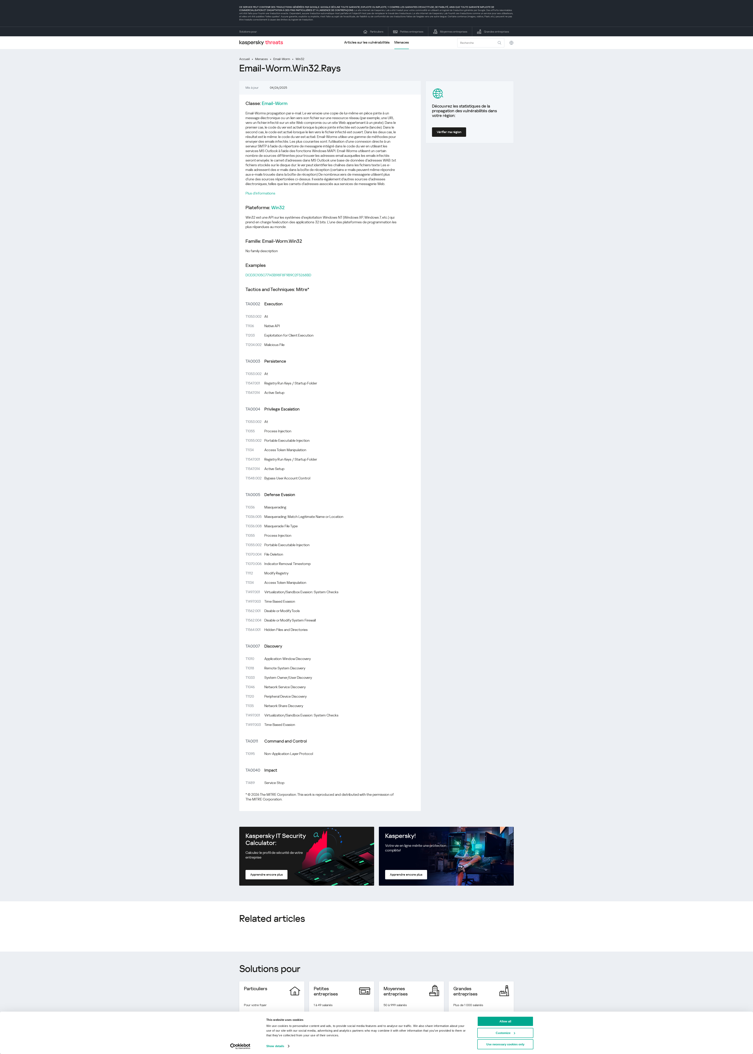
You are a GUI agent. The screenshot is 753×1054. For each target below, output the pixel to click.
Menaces (401, 42)
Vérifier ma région (449, 132)
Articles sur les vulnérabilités (367, 42)
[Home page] (262, 42)
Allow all (505, 1021)
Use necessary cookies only (505, 1044)
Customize (503, 1033)
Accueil (244, 59)
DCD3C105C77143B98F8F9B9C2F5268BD (278, 275)
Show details (275, 1046)
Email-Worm (281, 59)
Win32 (300, 59)
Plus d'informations (260, 193)
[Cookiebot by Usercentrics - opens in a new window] (240, 1046)
